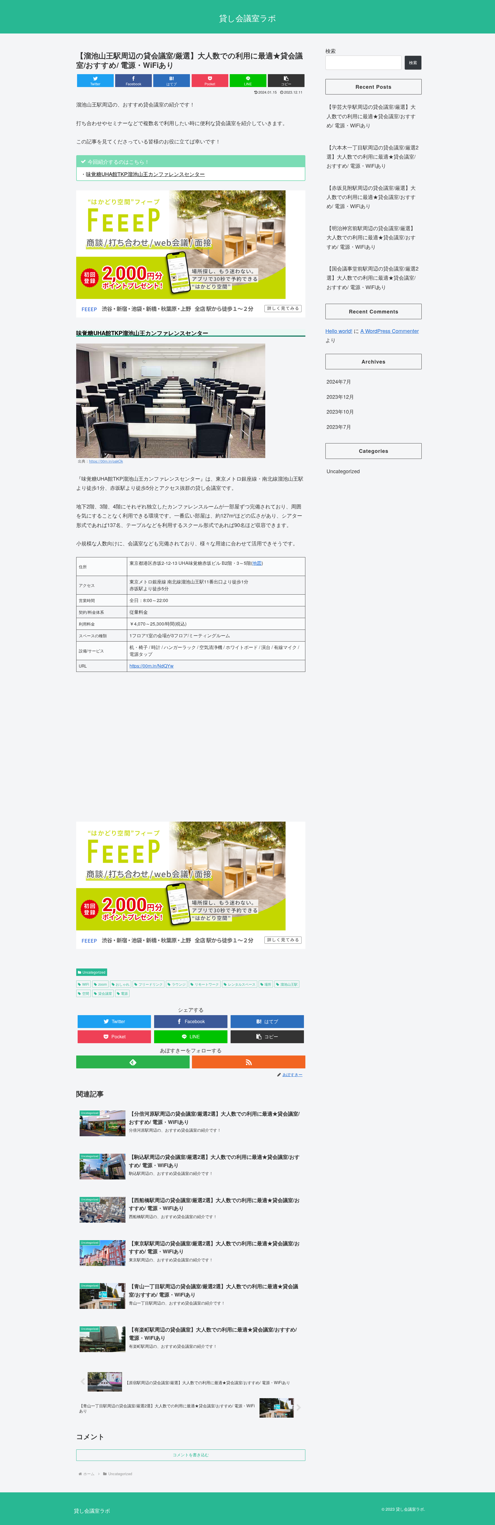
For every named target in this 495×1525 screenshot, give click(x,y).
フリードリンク (151, 984)
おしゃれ (122, 984)
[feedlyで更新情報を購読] (133, 1062)
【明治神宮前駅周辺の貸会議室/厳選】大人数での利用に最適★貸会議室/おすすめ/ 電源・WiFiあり (371, 237)
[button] (286, 80)
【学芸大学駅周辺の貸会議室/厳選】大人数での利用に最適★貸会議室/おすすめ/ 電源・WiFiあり (371, 116)
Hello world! (338, 330)
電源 (124, 993)
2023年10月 (340, 411)
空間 (85, 993)
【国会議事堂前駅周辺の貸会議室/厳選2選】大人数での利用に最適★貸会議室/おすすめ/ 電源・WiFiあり (373, 278)
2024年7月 (339, 381)
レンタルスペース (242, 984)
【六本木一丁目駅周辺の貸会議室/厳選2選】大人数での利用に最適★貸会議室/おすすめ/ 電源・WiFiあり (373, 156)
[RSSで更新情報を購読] (248, 1062)
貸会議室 (105, 993)
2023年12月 (340, 396)
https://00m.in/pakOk (106, 461)
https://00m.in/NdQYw (151, 665)
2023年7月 (339, 426)
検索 (330, 50)
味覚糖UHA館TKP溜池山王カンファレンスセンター (145, 173)
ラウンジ (179, 984)
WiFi (85, 984)
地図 (257, 563)
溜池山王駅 (289, 984)
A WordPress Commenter (389, 330)
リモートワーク (207, 984)
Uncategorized (93, 972)
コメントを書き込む (191, 1455)
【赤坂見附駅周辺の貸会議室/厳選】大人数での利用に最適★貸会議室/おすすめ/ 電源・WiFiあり (371, 197)
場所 (267, 984)
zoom (102, 984)
